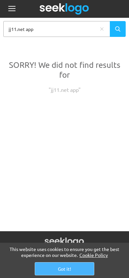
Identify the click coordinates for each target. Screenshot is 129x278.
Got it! (64, 269)
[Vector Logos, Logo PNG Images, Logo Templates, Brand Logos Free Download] (64, 8)
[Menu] (12, 9)
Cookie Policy (93, 255)
